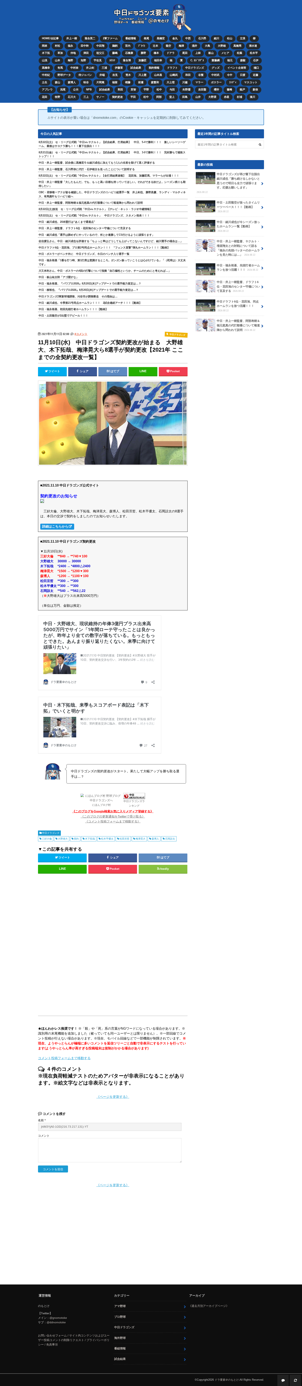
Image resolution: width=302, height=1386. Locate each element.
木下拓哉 (90, 838)
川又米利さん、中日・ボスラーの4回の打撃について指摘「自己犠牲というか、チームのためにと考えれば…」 (105, 270)
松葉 (239, 52)
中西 (188, 38)
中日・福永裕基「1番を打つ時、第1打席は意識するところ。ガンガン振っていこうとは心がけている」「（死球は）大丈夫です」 (112, 262)
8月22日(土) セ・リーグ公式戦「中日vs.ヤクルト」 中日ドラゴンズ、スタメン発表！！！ (94, 215)
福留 (115, 82)
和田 (188, 74)
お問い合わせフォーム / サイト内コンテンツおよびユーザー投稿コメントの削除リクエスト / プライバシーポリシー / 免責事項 (74, 1340)
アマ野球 (120, 1306)
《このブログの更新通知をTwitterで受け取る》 (113, 816)
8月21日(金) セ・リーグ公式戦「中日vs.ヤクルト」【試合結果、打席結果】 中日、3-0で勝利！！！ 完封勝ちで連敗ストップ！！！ (112, 154)
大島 (207, 45)
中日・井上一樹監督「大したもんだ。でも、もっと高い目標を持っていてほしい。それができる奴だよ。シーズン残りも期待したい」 (112, 183)
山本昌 (158, 74)
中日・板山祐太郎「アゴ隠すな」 (59, 277)
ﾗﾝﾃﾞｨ (232, 82)
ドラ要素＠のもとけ (227, 1379)
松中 (159, 89)
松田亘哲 (124, 838)
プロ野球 (120, 1316)
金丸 (175, 38)
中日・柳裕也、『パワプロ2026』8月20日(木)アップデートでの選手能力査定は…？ (88, 289)
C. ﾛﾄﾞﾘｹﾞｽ (197, 60)
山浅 (44, 60)
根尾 (146, 38)
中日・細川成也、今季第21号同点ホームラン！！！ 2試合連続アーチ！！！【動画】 (90, 302)
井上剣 (90, 67)
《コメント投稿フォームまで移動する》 (113, 821)
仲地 (73, 52)
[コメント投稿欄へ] (283, 1380)
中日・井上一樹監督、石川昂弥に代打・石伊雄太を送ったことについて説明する (87, 169)
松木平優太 (107, 838)
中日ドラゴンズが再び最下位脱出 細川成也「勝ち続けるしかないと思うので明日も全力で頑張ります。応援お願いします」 (230, 182)
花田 (44, 96)
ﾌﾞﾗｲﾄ (141, 45)
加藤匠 (142, 60)
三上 (86, 96)
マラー (199, 82)
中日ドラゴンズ (194, 67)
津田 (86, 52)
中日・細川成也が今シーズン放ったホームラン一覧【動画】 (238, 226)
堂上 (172, 96)
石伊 (255, 60)
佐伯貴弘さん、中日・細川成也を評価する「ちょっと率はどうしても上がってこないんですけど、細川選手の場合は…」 (111, 241)
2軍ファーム (110, 38)
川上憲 (142, 74)
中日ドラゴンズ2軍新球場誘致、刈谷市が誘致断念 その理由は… (78, 296)
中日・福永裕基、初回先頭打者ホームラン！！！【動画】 (73, 309)
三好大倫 (47, 838)
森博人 (72, 82)
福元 (230, 60)
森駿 (243, 60)
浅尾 (63, 89)
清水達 (253, 45)
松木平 (254, 52)
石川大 (72, 96)
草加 (60, 52)
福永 (70, 45)
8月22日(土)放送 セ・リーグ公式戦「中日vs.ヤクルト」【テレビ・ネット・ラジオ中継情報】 (95, 209)
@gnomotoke (58, 1317)
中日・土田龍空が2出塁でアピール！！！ (63, 315)
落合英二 (90, 38)
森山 (57, 82)
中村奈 (74, 67)
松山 (229, 38)
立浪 (242, 38)
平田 (133, 96)
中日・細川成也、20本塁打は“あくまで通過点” (67, 221)
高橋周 (237, 45)
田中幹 (85, 45)
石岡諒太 (170, 838)
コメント (44, 1135)
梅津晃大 (140, 838)
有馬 (60, 67)
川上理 (171, 82)
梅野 (70, 60)
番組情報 (130, 38)
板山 (211, 52)
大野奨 (212, 96)
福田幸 (158, 60)
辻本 (155, 45)
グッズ (216, 67)
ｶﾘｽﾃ (112, 60)
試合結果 (135, 67)
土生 (44, 82)
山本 (57, 60)
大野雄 (222, 45)
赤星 (226, 96)
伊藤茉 (119, 67)
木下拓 (46, 52)
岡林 (44, 45)
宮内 (127, 45)
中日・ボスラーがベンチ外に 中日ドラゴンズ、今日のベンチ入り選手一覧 (84, 253)
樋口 (256, 67)
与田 (172, 89)
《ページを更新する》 (112, 1096)
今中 (229, 74)
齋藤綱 (216, 60)
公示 (75, 89)
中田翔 (100, 45)
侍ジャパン (85, 74)
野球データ (64, 74)
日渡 (242, 74)
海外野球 (120, 1338)
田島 (185, 96)
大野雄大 (63, 838)
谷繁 (201, 74)
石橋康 (129, 52)
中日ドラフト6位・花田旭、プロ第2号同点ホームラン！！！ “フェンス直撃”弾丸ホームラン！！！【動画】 (104, 247)
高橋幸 (46, 67)
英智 (133, 89)
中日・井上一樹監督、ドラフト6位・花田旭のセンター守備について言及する (85, 228)
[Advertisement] (79, 942)
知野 (83, 60)
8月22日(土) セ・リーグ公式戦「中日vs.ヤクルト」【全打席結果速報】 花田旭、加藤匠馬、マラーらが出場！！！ (109, 175)
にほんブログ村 (101, 804)
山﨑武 (174, 74)
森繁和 (155, 82)
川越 (185, 82)
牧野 (57, 96)
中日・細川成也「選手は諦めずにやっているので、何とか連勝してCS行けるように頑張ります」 (96, 234)
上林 (198, 52)
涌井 (194, 45)
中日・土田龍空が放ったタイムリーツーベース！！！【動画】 (238, 207)
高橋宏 (161, 38)
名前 (42, 1120)
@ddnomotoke (56, 1322)
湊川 (252, 96)
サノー (100, 96)
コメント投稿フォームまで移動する (64, 1058)
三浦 (104, 67)
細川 (216, 38)
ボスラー (216, 82)
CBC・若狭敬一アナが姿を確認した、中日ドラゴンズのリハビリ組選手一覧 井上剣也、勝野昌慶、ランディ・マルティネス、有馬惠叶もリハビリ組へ (112, 194)
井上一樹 (71, 38)
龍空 (168, 45)
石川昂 (202, 38)
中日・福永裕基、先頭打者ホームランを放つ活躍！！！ (238, 267)
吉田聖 (202, 89)
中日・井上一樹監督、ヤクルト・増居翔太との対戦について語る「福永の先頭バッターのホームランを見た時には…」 (238, 248)
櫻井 (216, 89)
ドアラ (171, 52)
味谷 (86, 82)
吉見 (115, 74)
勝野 (143, 52)
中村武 (215, 74)
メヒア (225, 52)
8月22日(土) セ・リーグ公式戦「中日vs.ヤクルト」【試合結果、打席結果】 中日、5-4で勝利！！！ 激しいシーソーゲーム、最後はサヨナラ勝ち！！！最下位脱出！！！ (112, 144)
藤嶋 (115, 52)
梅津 (181, 45)
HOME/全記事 (50, 38)
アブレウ (47, 89)
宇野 (146, 89)
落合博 (127, 60)
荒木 (128, 74)
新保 (255, 89)
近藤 (255, 74)
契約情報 (154, 67)
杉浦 (239, 96)
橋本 (156, 52)
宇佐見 (98, 60)
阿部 (159, 96)
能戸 (242, 89)
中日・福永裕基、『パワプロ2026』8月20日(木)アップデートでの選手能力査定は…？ (90, 283)
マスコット (250, 82)
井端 (102, 74)
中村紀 (46, 74)
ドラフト (172, 67)
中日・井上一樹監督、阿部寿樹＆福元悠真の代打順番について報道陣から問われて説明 (91, 202)
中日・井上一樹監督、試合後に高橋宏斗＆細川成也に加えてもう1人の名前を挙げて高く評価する (97, 162)
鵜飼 (115, 45)
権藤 (127, 82)
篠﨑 (229, 89)
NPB (89, 89)
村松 (57, 45)
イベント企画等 (236, 67)
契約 (76, 838)
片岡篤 (100, 82)
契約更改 (117, 96)
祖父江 (100, 52)
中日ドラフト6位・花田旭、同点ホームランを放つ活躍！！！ (238, 306)
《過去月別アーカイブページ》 (209, 1305)
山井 (198, 96)
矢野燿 (186, 89)
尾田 (185, 52)
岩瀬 (140, 82)
